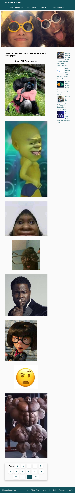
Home (27, 490)
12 (16, 477)
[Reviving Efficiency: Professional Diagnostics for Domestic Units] (60, 99)
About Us (62, 490)
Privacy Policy (35, 490)
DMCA (55, 490)
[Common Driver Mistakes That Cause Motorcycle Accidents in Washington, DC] (60, 56)
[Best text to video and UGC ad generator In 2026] (60, 114)
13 (23, 477)
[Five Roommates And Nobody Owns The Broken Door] (60, 71)
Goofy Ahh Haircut (58, 7)
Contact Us (69, 490)
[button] (67, 7)
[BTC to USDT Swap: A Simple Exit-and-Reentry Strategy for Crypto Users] (60, 84)
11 (41, 471)
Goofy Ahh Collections (16, 7)
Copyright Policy (46, 490)
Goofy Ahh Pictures (13, 2)
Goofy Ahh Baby (31, 7)
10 (34, 471)
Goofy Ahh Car (44, 7)
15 (36, 477)
